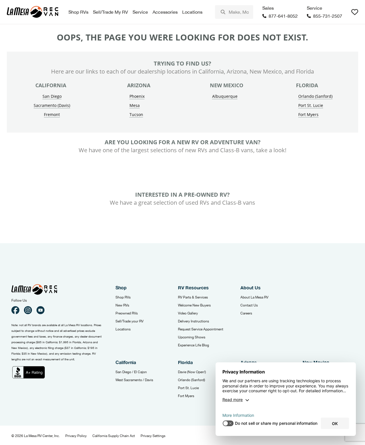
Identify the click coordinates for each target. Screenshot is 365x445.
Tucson (136, 114)
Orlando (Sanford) (315, 96)
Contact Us (249, 305)
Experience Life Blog (193, 345)
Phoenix (137, 96)
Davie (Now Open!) (192, 372)
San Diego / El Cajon (131, 372)
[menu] (234, 12)
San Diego (52, 96)
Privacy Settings (153, 436)
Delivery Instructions (193, 321)
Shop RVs (123, 297)
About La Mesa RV (254, 297)
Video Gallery (188, 313)
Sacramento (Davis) (52, 105)
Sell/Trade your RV (129, 321)
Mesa (134, 105)
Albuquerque (225, 96)
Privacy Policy (76, 436)
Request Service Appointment (200, 329)
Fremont (52, 114)
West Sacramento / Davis (134, 380)
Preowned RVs (126, 313)
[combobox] (234, 12)
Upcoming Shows (191, 337)
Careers (246, 313)
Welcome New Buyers (194, 305)
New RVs (122, 305)
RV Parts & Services (193, 297)
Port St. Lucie (310, 105)
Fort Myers (308, 114)
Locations (123, 329)
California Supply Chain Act (113, 436)
